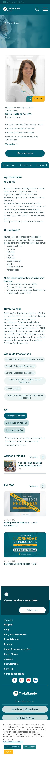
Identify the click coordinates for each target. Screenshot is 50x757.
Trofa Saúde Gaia (23, 701)
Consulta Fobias (13, 388)
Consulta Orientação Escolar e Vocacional (24, 124)
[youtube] (28, 680)
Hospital (8, 624)
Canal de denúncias (14, 674)
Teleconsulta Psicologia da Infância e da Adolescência (25, 396)
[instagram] (21, 680)
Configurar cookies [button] (13, 747)
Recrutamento (11, 664)
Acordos (8, 659)
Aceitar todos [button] (30, 747)
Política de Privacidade (13, 741)
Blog (6, 629)
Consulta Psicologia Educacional (20, 128)
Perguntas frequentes (15, 634)
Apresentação (9, 165)
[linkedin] (35, 680)
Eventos (8, 644)
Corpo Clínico (11, 654)
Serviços (8, 669)
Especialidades (11, 639)
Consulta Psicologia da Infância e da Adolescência (21, 138)
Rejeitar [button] (8, 751)
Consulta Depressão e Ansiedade (19, 132)
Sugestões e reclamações (17, 649)
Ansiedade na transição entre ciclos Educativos (30, 464)
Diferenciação (26, 165)
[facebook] (14, 680)
